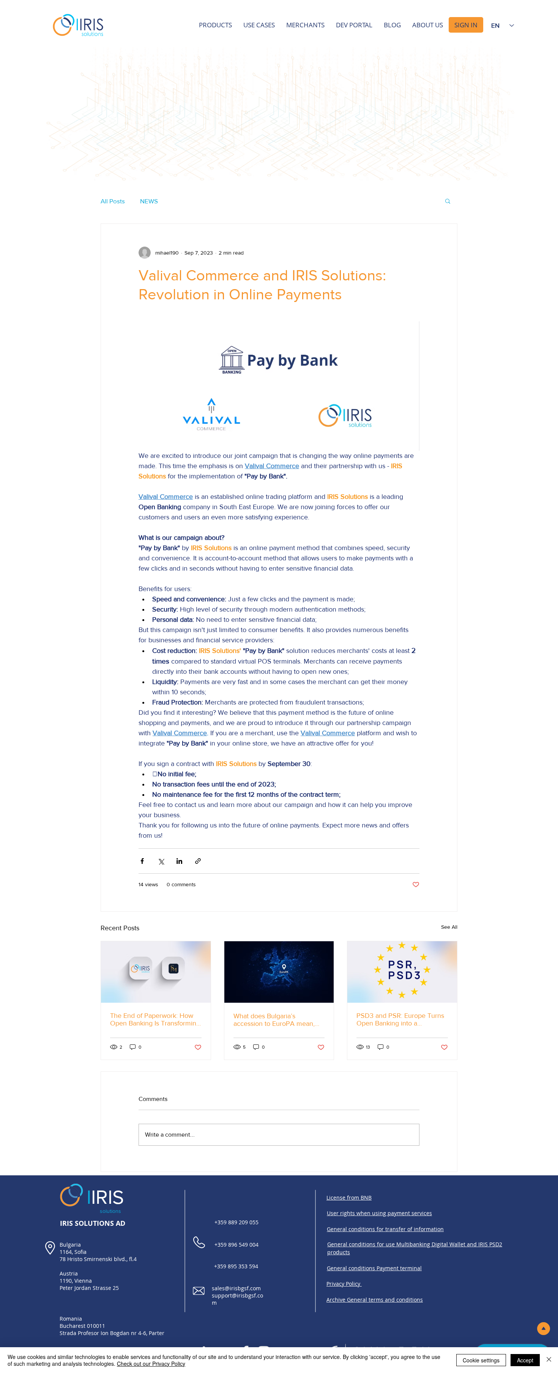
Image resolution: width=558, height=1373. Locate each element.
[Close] (548, 1360)
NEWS (149, 200)
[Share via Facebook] (142, 861)
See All (449, 927)
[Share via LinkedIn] (179, 861)
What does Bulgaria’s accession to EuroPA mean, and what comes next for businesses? (274, 1019)
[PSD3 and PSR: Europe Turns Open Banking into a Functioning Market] (402, 972)
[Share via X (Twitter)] (160, 861)
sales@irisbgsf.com (236, 1288)
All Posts (113, 200)
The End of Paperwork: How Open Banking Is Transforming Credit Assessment (155, 1019)
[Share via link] (198, 861)
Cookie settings (481, 1360)
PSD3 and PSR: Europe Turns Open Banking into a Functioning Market (400, 1019)
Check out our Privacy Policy (151, 1363)
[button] (447, 201)
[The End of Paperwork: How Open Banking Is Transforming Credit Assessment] (156, 972)
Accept (525, 1360)
